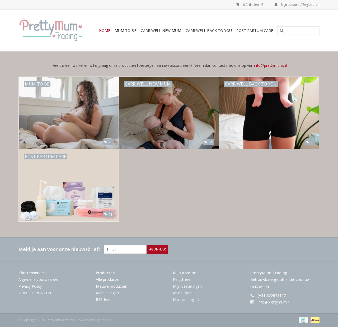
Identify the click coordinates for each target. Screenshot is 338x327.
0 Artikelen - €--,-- (255, 4)
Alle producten (108, 279)
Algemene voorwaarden (38, 279)
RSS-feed (103, 299)
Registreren (183, 279)
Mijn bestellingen (187, 286)
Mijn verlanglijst (186, 299)
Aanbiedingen (107, 292)
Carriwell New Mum (161, 30)
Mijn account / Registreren (300, 4)
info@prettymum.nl (270, 65)
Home (104, 30)
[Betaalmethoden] (302, 319)
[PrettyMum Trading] (52, 30)
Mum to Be (125, 30)
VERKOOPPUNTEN (34, 292)
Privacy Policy (30, 286)
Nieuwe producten (111, 286)
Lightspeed (104, 320)
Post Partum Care (254, 30)
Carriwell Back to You (209, 30)
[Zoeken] (280, 30)
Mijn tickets (183, 292)
